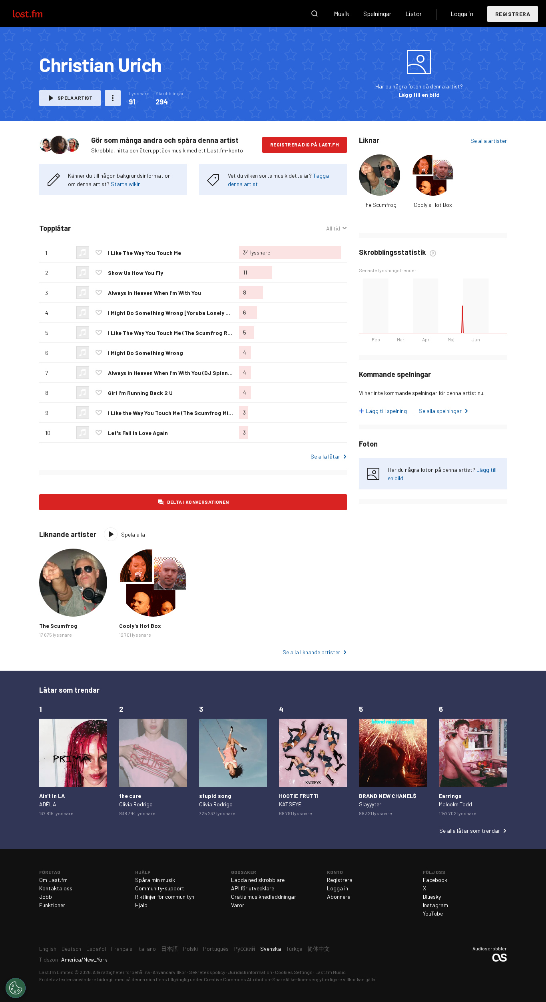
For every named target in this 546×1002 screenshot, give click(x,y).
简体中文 (318, 948)
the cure (130, 795)
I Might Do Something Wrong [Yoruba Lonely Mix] (172, 312)
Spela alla (133, 534)
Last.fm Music (330, 972)
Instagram (435, 905)
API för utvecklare (252, 888)
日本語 (169, 948)
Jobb (45, 896)
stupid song (215, 795)
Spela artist (75, 97)
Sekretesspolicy (207, 972)
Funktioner (52, 905)
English (47, 948)
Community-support (159, 888)
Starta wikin (126, 183)
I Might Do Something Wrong (145, 352)
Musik (341, 13)
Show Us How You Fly (135, 272)
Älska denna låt (98, 252)
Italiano (146, 948)
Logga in (461, 13)
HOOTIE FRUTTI (299, 795)
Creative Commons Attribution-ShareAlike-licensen (260, 979)
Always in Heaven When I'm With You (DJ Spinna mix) (176, 372)
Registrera (512, 13)
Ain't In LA (52, 795)
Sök (314, 14)
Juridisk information (250, 972)
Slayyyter (370, 804)
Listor (413, 13)
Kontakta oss (55, 888)
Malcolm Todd (455, 804)
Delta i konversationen (198, 502)
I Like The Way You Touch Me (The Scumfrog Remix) (175, 332)
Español (96, 948)
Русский (244, 948)
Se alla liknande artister (311, 652)
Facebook (435, 879)
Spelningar (377, 13)
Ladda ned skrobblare (258, 879)
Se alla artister (488, 140)
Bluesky (432, 896)
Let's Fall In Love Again (138, 432)
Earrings (450, 795)
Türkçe (294, 948)
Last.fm (37, 13)
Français (121, 948)
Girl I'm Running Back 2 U (140, 392)
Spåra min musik (155, 879)
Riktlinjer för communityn (164, 896)
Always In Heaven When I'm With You (154, 292)
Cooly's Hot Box (433, 204)
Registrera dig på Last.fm (304, 144)
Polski (190, 948)
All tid (336, 228)
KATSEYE (290, 804)
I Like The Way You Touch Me (144, 252)
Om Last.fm (53, 879)
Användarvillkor (169, 972)
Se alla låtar (325, 456)
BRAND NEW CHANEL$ (387, 795)
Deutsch (71, 948)
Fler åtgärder (113, 98)
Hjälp (141, 905)
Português (216, 948)
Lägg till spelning (386, 410)
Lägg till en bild (419, 94)
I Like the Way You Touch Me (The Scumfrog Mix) (170, 412)
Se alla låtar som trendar (469, 830)
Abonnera (339, 896)
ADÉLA (47, 804)
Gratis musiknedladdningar (263, 896)
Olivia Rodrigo (136, 804)
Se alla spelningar (440, 410)
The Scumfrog (380, 204)
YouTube (433, 913)
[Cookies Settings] (16, 988)
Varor (237, 905)
